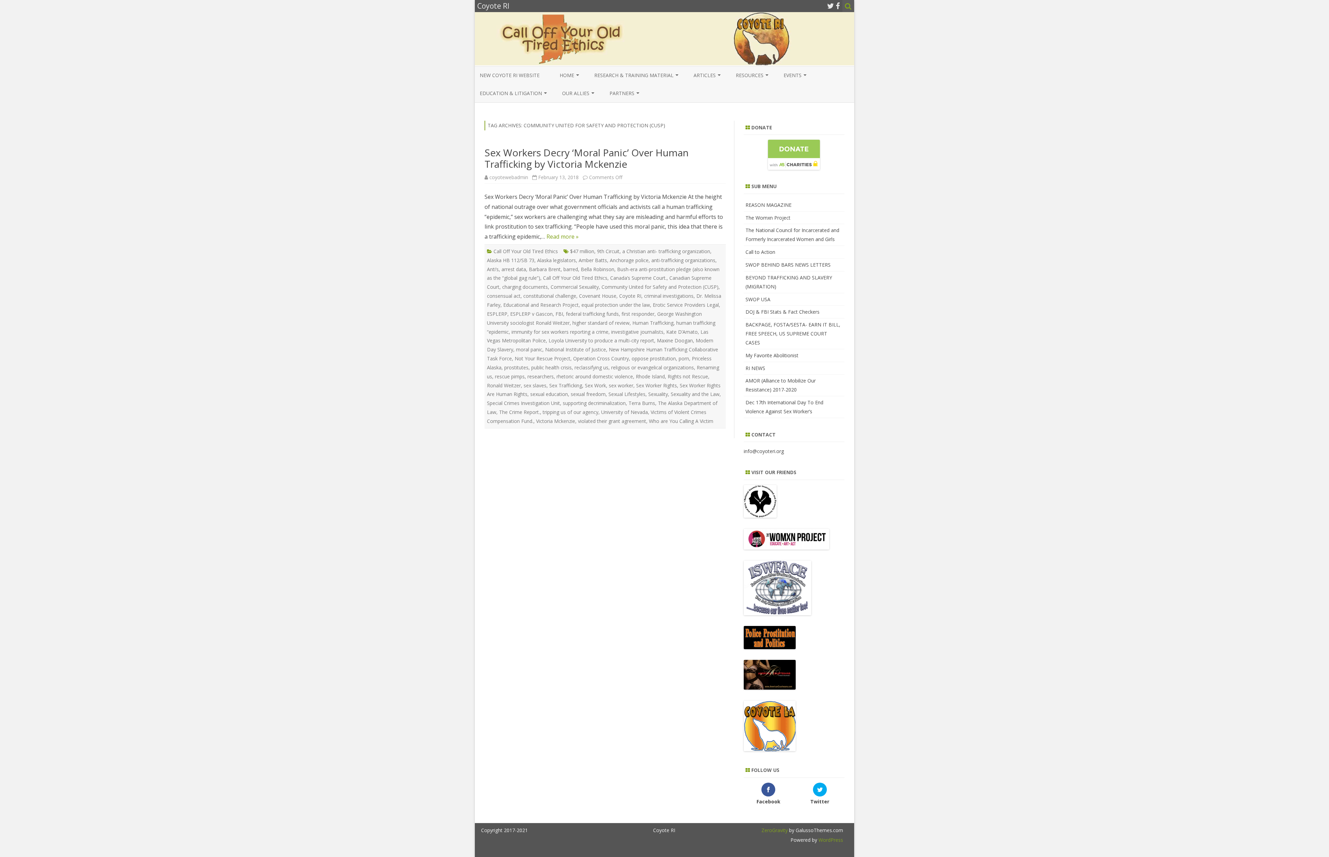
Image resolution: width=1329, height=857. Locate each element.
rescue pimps (510, 376)
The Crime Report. (519, 412)
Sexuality (658, 394)
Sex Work (595, 385)
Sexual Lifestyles (626, 394)
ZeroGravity (774, 830)
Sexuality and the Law (695, 394)
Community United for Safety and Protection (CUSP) (660, 287)
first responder (638, 314)
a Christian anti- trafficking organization (666, 251)
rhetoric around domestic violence (595, 376)
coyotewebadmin (508, 177)
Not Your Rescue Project (542, 358)
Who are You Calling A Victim (681, 421)
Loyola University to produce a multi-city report (601, 340)
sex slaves (535, 385)
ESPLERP (497, 314)
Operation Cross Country (601, 358)
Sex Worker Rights (656, 385)
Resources (749, 75)
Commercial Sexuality (575, 287)
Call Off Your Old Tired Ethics (526, 251)
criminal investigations (669, 296)
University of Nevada (624, 412)
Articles (705, 75)
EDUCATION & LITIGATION (511, 93)
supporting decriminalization (594, 403)
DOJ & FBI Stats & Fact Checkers (782, 311)
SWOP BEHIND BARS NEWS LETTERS (788, 264)
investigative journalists (637, 332)
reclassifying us (591, 367)
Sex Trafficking (565, 385)
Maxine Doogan (675, 340)
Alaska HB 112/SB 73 (510, 260)
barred (570, 269)
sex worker (621, 385)
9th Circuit (608, 251)
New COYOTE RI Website (510, 75)
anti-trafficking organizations (683, 260)
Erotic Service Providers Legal (686, 305)
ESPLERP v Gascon (531, 314)
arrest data (513, 269)
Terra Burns (642, 403)
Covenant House (597, 296)
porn (684, 358)
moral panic (529, 349)
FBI (559, 314)
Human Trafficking (652, 323)
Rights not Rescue (688, 376)
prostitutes (516, 367)
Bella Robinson (597, 269)
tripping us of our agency (570, 412)
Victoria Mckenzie (555, 421)
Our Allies (575, 93)
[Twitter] (830, 6)
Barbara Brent (545, 269)
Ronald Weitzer (504, 385)
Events (793, 75)
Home (567, 75)
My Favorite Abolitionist (771, 355)
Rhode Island (650, 376)
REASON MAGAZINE (768, 205)
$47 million (582, 251)
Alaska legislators (556, 260)
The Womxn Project (767, 217)
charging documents (525, 287)
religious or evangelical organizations (652, 367)
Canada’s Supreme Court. (638, 278)
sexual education (549, 394)
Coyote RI (630, 296)
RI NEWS (755, 368)
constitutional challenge (549, 296)
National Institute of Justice (575, 349)
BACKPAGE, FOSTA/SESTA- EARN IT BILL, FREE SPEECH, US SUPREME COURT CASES (792, 333)
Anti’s (493, 269)
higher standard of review (601, 323)
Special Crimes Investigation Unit (523, 403)
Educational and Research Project (541, 305)
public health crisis (551, 367)
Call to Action (760, 252)
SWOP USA (757, 299)
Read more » (562, 236)
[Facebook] (838, 6)
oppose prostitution (654, 358)
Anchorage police (629, 260)
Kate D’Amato (682, 332)
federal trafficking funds (592, 314)
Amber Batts (593, 260)
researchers (540, 376)
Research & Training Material (633, 75)
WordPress (830, 840)
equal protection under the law (615, 305)
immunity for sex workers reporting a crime (560, 332)
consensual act (504, 296)
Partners (621, 93)
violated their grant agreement (612, 421)
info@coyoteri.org (764, 451)
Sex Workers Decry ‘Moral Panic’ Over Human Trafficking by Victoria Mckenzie (587, 158)
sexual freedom (588, 394)
